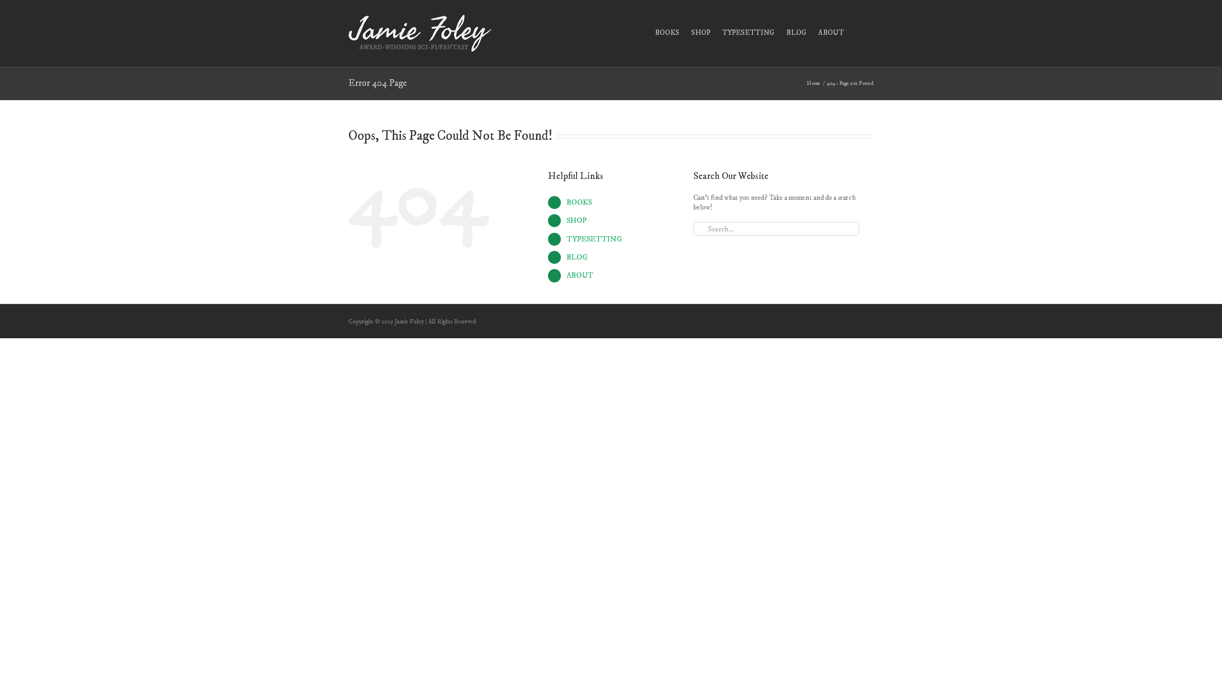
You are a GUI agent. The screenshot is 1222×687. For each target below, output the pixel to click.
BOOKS (579, 202)
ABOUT (580, 275)
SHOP (577, 220)
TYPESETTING (594, 239)
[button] (859, 31)
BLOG (577, 257)
